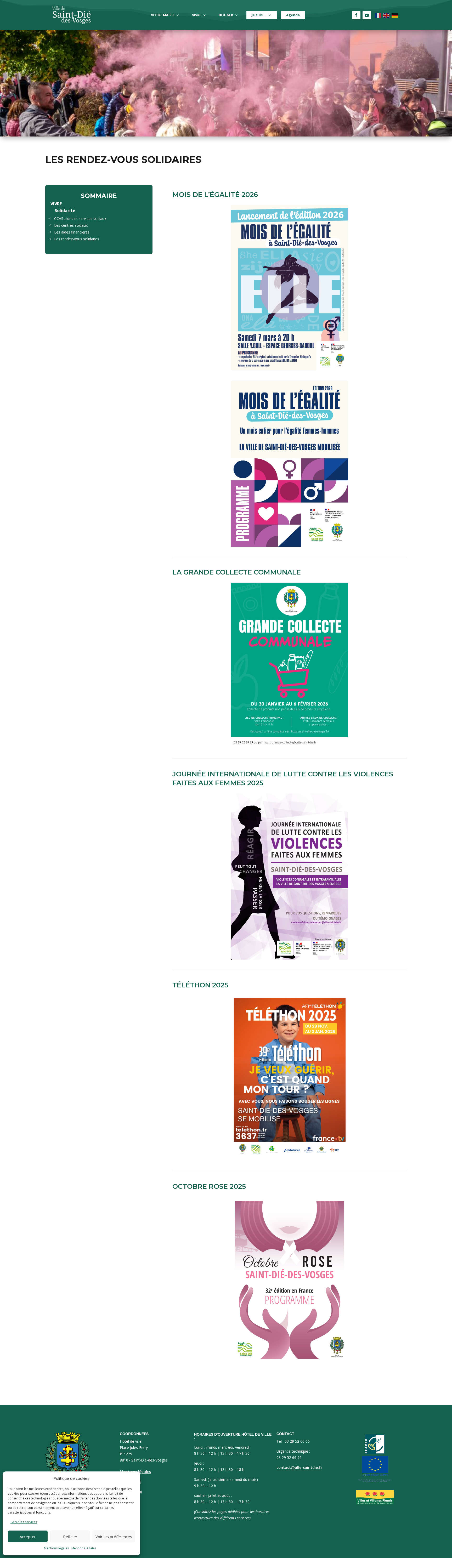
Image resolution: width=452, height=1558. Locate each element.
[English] (386, 15)
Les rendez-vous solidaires (76, 238)
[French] (378, 15)
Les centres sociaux (71, 225)
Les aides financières (71, 232)
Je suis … (259, 15)
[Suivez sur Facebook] (356, 15)
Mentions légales (56, 1548)
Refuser (70, 1536)
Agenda (293, 15)
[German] (395, 15)
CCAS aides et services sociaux (80, 218)
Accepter (28, 1536)
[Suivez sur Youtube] (367, 15)
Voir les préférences (113, 1536)
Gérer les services (23, 1522)
